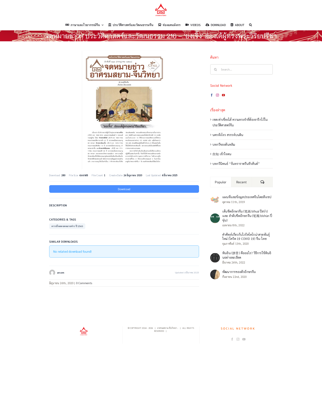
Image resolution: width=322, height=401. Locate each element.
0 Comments (84, 283)
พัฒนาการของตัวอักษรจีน (239, 272)
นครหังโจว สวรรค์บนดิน (227, 135)
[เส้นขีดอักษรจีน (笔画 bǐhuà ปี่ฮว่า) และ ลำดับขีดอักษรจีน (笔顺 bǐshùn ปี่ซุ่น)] (215, 216)
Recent (241, 182)
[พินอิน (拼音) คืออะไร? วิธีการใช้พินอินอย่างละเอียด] (215, 256)
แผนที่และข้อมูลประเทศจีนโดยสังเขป (246, 197)
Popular (220, 182)
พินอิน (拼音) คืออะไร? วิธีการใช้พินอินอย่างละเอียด (246, 255)
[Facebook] (211, 95)
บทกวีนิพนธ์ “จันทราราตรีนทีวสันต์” (236, 164)
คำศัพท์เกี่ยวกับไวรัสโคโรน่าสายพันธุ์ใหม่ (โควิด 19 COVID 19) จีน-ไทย (246, 236)
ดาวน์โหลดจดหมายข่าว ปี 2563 (67, 226)
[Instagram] (217, 95)
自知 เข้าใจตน (221, 154)
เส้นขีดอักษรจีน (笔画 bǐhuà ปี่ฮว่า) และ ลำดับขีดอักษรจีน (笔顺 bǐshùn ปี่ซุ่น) (247, 215)
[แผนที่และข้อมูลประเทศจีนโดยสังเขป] (215, 199)
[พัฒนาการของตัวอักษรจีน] (215, 272)
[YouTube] (223, 95)
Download (124, 189)
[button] (250, 24)
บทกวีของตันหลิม (223, 144)
